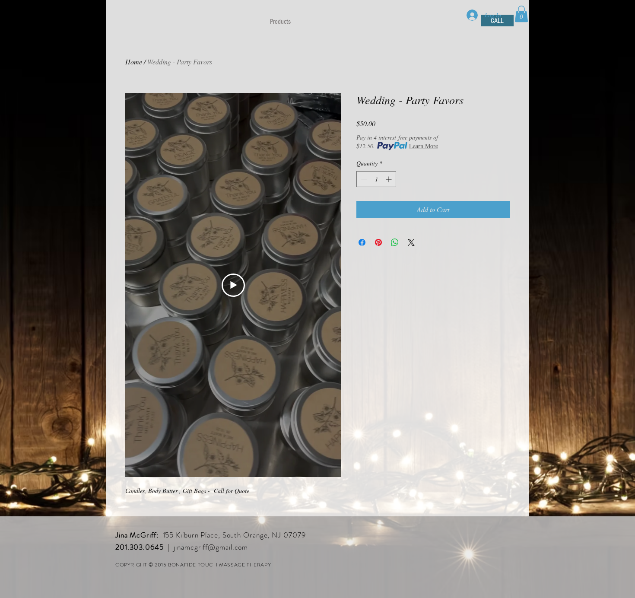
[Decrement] (363, 179)
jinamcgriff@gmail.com (211, 547)
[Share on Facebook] (362, 242)
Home (133, 61)
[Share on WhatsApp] (395, 242)
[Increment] (389, 179)
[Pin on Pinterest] (378, 242)
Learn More (423, 146)
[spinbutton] (376, 179)
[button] (521, 14)
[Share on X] (411, 242)
